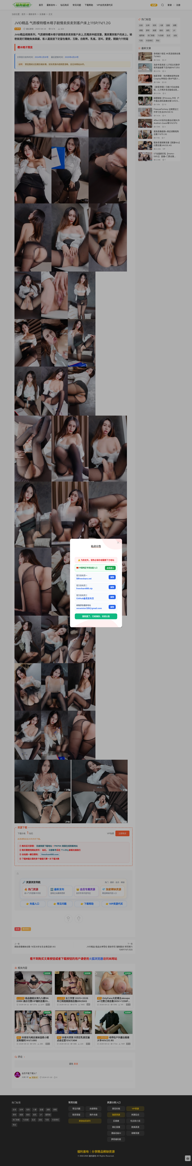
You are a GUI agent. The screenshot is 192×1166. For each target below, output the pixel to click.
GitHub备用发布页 (85, 598)
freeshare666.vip (84, 588)
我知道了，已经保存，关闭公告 (96, 616)
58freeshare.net (84, 578)
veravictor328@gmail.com (89, 608)
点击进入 (110, 568)
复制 (112, 577)
